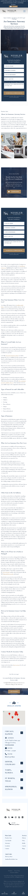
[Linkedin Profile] (22, 817)
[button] (15, 714)
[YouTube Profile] (12, 817)
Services (24, 835)
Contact (15, 6)
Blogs (23, 848)
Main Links (8, 835)
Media (23, 843)
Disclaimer (10, 870)
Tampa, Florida (9, 771)
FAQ (23, 840)
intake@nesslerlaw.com (11, 859)
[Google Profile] (19, 817)
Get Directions (9, 745)
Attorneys (7, 843)
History (24, 838)
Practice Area (8, 838)
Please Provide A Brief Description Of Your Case (14, 82)
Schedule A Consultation (14, 93)
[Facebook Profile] (5, 817)
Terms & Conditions (14, 872)
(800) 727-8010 (10, 757)
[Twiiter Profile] (9, 817)
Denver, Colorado (10, 763)
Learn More (15, 191)
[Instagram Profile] (15, 817)
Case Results (8, 840)
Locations (7, 846)
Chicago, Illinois (9, 732)
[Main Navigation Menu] (24, 11)
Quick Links (8, 854)
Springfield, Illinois (11, 788)
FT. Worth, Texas (10, 779)
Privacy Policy (17, 870)
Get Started (14, 691)
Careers (24, 846)
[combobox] (14, 79)
